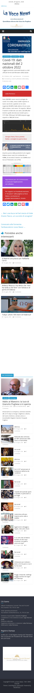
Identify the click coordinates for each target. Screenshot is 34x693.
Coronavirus (7, 79)
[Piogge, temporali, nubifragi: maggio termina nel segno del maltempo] (7, 574)
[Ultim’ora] (7, 426)
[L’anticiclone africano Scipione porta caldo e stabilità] (7, 513)
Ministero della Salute (22, 79)
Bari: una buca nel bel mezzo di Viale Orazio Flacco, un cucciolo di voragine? (17, 214)
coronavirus (6, 56)
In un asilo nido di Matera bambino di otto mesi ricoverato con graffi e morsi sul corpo (22, 540)
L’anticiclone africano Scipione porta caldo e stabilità (21, 516)
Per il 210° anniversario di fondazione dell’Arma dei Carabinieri (22, 471)
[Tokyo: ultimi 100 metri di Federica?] (17, 297)
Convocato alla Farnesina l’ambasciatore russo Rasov (13, 225)
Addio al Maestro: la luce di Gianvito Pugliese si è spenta (16, 402)
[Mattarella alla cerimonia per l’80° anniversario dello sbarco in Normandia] (7, 436)
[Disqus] (17, 347)
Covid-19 (13, 79)
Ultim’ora (4, 6)
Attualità (5, 398)
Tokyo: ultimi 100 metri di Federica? (16, 315)
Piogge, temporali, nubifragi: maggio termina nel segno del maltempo (22, 576)
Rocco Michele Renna (20, 406)
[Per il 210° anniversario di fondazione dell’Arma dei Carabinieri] (7, 468)
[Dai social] (7, 448)
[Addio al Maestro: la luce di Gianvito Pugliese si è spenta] (17, 379)
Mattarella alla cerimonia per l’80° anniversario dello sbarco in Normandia (22, 438)
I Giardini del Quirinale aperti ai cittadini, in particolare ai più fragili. (22, 493)
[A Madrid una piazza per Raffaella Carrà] (17, 241)
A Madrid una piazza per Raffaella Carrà (15, 259)
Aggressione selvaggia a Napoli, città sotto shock (21, 528)
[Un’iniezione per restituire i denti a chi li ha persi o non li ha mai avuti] (7, 561)
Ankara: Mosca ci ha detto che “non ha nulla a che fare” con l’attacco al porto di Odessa (16, 287)
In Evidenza (15, 56)
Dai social (17, 449)
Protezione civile (6, 81)
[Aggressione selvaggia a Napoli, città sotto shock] (7, 526)
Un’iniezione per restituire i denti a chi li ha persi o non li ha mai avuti (23, 564)
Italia (21, 56)
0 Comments (25, 76)
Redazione (18, 76)
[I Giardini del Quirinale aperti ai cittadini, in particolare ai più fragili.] (7, 491)
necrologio (13, 398)
